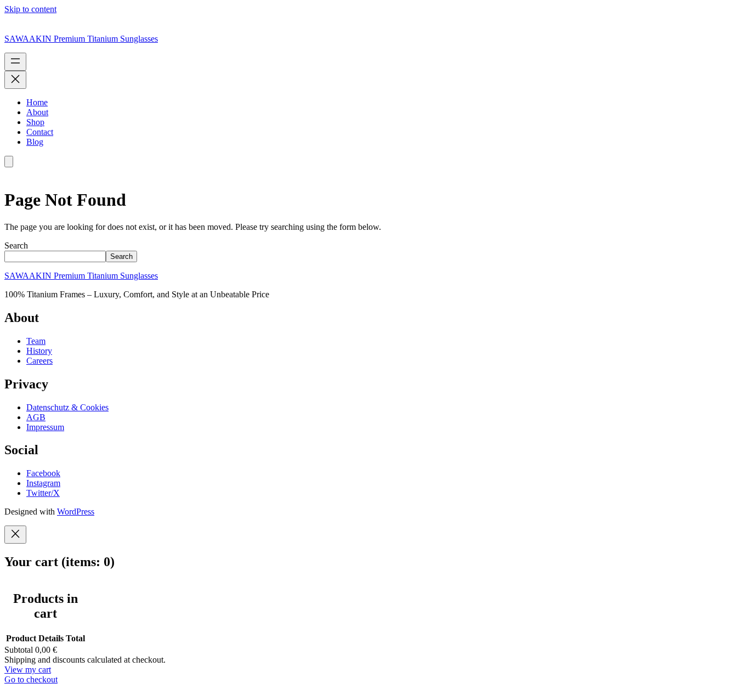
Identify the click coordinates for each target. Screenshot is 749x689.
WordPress (75, 511)
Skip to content (30, 9)
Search (16, 245)
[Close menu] (15, 80)
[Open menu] (15, 62)
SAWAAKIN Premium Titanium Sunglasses (81, 38)
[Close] (15, 535)
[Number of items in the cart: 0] (8, 161)
